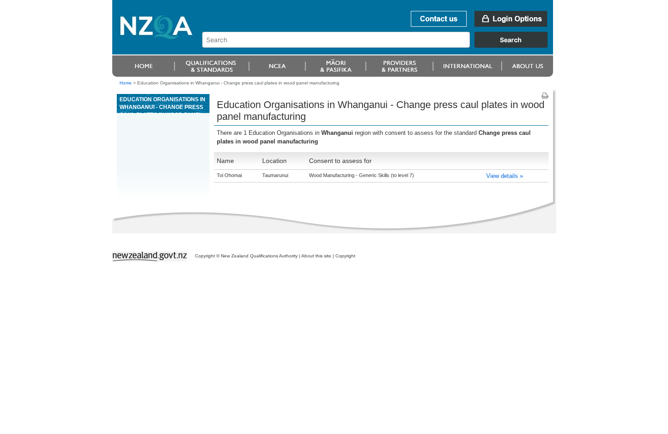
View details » (504, 176)
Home (126, 82)
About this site (316, 255)
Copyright (345, 255)
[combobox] (379, 45)
